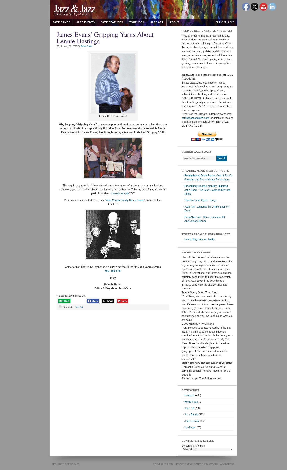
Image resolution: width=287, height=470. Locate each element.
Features (189, 395)
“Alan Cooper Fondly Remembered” (125, 200)
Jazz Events (85, 22)
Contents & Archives (193, 445)
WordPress (227, 464)
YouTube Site (112, 270)
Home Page (191, 401)
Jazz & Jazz (74, 8)
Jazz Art (79, 307)
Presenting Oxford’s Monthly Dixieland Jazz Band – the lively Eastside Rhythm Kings (207, 189)
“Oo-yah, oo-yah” (120, 193)
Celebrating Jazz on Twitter (199, 239)
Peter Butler (86, 46)
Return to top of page (65, 464)
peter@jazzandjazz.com (195, 117)
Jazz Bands (61, 22)
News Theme (182, 464)
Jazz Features (112, 22)
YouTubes (136, 22)
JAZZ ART (155, 22)
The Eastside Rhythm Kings (200, 200)
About (173, 22)
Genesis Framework (206, 464)
